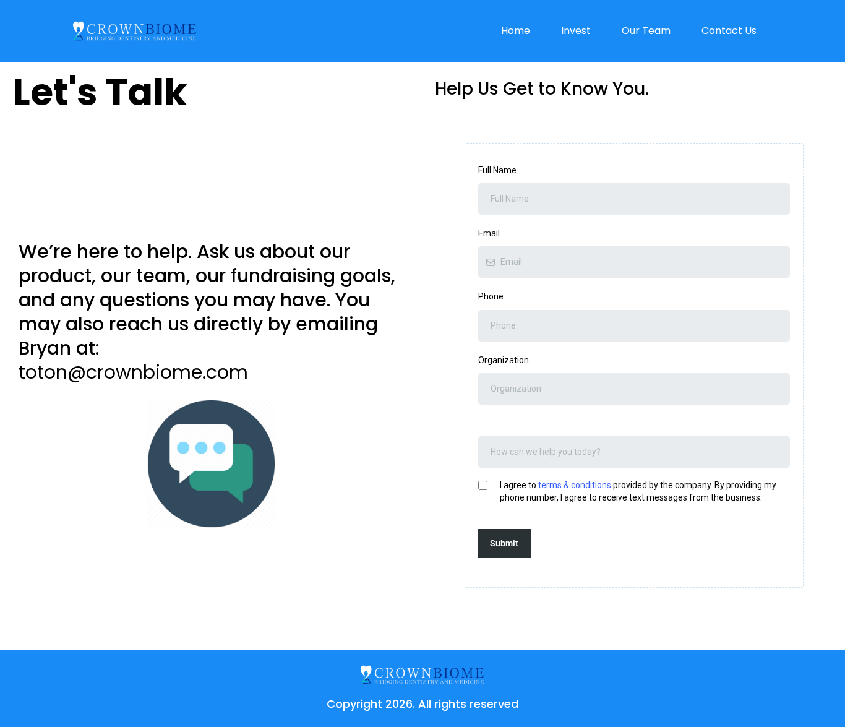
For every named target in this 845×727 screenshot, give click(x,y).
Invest (576, 31)
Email (489, 233)
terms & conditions (574, 485)
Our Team (646, 31)
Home (515, 31)
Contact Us (729, 31)
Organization (503, 360)
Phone (491, 296)
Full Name (497, 170)
